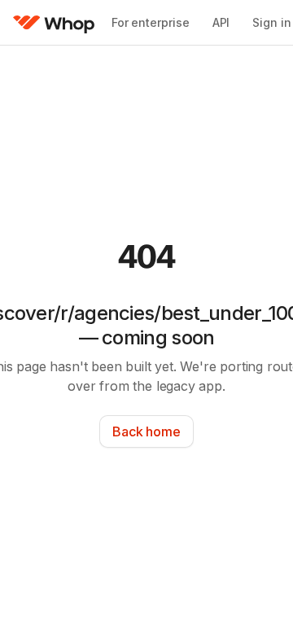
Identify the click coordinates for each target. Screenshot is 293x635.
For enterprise (151, 22)
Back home (146, 431)
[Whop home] (54, 23)
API (221, 22)
